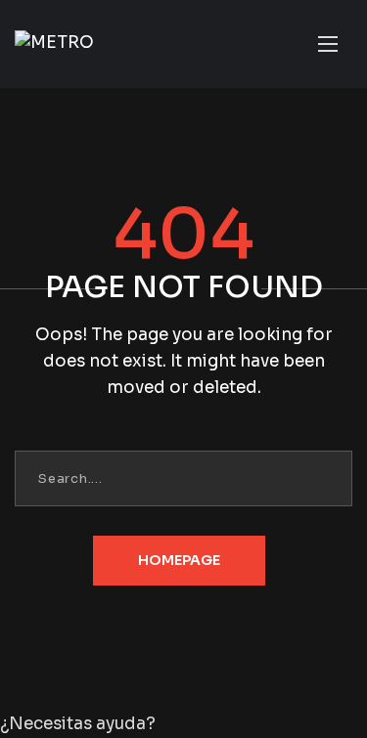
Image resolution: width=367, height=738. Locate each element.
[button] (183, 725)
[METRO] (54, 43)
